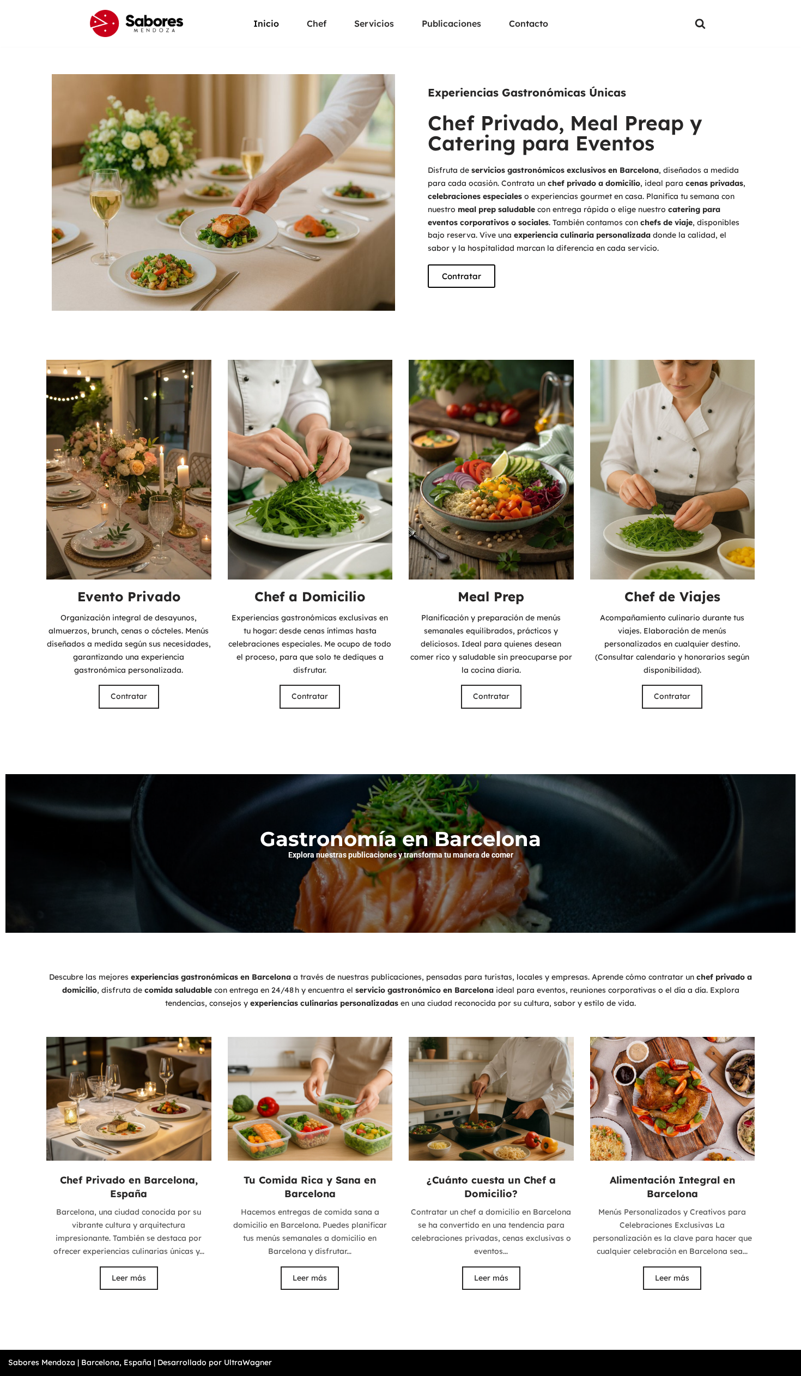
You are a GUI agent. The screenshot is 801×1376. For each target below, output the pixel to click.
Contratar (129, 696)
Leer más (129, 1278)
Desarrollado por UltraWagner (214, 1362)
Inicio (266, 23)
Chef (316, 23)
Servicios (374, 23)
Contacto (528, 23)
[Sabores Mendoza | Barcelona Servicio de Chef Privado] (136, 23)
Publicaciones (451, 23)
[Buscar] (700, 23)
